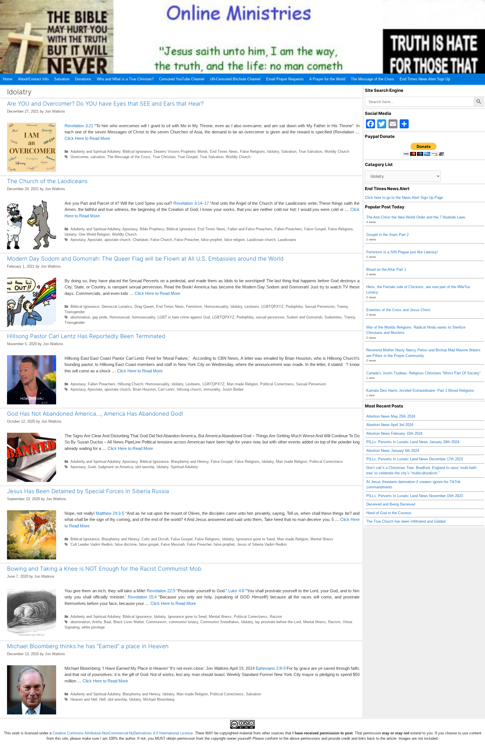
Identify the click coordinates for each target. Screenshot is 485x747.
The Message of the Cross (372, 79)
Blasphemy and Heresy (190, 461)
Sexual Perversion (320, 306)
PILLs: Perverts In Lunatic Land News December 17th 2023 (414, 459)
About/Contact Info (33, 79)
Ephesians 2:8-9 (270, 668)
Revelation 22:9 (161, 590)
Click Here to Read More (87, 138)
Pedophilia (294, 306)
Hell (102, 699)
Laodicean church (261, 240)
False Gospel (315, 229)
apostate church (117, 240)
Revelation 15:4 (142, 597)
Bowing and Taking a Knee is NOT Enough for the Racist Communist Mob (104, 568)
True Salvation (310, 151)
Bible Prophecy (152, 229)
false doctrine (126, 544)
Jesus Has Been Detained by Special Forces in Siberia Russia (88, 491)
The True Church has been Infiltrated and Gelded (405, 521)
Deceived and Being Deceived (390, 504)
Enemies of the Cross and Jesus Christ (398, 310)
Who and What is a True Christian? (125, 79)
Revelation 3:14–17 (191, 203)
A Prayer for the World (327, 79)
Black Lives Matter (128, 622)
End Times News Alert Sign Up (425, 79)
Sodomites (333, 317)
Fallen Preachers (288, 229)
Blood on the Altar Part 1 (386, 269)
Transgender (75, 312)
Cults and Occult (155, 539)
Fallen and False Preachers (250, 229)
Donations (83, 79)
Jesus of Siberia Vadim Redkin (262, 544)
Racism (276, 616)
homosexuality (143, 317)
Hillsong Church (130, 384)
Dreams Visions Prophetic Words (181, 151)
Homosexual (119, 317)
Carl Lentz (166, 389)
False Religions (252, 151)
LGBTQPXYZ (272, 306)
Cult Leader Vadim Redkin (91, 544)
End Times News (224, 151)
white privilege (93, 627)
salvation (97, 157)
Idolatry (273, 151)
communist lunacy (183, 622)
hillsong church (189, 389)
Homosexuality (216, 306)
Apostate (95, 240)
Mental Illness (321, 539)
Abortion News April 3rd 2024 (389, 425)
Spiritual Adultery (184, 467)
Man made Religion (242, 384)
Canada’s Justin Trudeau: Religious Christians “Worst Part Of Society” (423, 373)
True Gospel (188, 157)
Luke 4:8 (236, 590)
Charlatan (140, 240)
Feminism (194, 306)
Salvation (61, 79)
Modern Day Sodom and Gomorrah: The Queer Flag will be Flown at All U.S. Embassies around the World (145, 258)
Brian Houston (144, 389)
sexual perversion (270, 317)
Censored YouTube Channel (181, 79)
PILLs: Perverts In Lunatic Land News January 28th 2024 (412, 442)
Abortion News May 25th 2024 (390, 416)
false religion (234, 240)
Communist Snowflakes (219, 622)
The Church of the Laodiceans (47, 181)
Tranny (342, 306)
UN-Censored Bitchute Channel (235, 79)
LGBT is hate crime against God (183, 317)
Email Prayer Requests (285, 79)
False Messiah (173, 544)
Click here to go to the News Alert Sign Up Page (404, 197)
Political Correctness (277, 384)
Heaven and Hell (83, 699)
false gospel (149, 544)
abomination (80, 317)
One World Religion (94, 234)
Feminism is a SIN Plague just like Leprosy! (402, 252)
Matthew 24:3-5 (110, 513)
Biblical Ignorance (137, 151)
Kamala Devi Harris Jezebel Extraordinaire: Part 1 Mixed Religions (420, 390)
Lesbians (251, 306)
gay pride (99, 317)
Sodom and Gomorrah (304, 317)
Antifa (97, 622)
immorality (211, 389)
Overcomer (79, 157)
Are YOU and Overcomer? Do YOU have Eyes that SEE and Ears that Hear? (105, 103)
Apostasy (130, 229)
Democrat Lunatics (117, 306)
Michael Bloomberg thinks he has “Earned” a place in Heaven (88, 646)
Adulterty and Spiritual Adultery (95, 151)
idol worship (144, 467)
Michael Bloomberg (158, 699)
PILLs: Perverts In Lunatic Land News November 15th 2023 (414, 496)
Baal (107, 622)
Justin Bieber (233, 389)
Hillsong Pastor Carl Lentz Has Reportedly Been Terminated (86, 336)
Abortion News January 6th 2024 (392, 450)
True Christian (164, 157)
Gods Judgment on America (110, 467)
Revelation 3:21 (79, 125)
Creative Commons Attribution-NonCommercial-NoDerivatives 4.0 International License (122, 733)
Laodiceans (287, 240)
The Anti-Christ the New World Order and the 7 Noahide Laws (415, 217)
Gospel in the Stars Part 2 (387, 235)
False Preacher (186, 240)
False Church (161, 240)
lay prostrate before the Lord (278, 622)
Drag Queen (144, 306)
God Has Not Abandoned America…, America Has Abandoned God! (95, 413)
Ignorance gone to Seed (255, 539)
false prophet (211, 240)
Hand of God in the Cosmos (388, 513)
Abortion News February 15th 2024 (394, 433)
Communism (156, 622)
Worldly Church (336, 151)
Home (7, 79)
